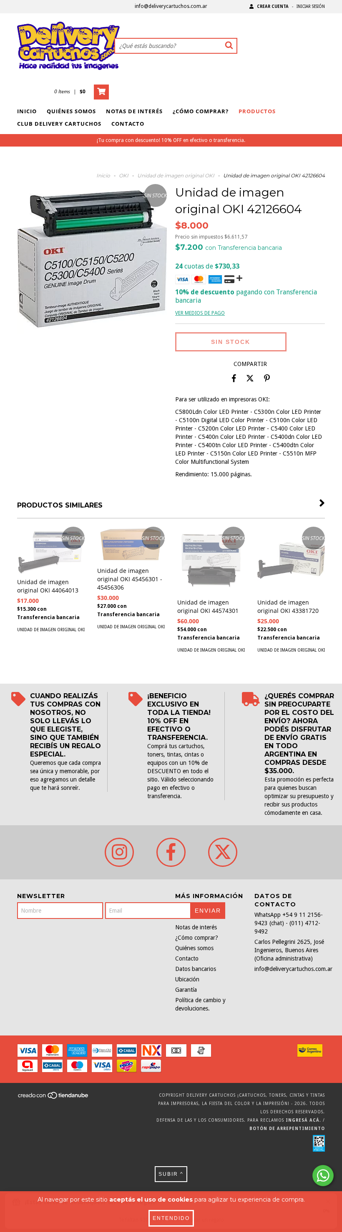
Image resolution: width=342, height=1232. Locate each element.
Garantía (186, 989)
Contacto (127, 123)
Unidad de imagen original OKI (175, 175)
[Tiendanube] (53, 1097)
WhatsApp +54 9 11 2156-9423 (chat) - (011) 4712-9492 (288, 923)
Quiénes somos (71, 111)
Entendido (171, 1218)
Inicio (27, 111)
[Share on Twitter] (250, 378)
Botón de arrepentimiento (287, 1128)
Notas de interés (134, 111)
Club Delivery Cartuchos (59, 123)
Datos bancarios (195, 969)
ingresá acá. (303, 1120)
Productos (257, 111)
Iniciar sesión (311, 6)
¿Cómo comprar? (201, 111)
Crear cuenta (273, 6)
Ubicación (187, 979)
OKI (123, 175)
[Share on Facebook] (234, 378)
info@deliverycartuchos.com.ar (171, 6)
